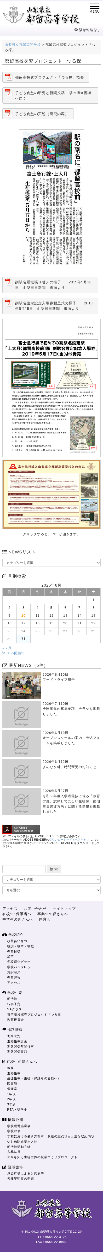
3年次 (11, 1104)
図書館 (12, 1083)
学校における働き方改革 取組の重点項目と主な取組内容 (50, 1136)
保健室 (12, 1089)
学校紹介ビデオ (19, 962)
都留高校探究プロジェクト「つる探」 (35, 1014)
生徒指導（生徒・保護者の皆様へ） (34, 1078)
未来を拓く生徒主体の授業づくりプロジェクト (42, 1157)
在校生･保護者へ (16, 914)
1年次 (11, 1094)
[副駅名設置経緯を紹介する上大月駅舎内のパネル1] (51, 494)
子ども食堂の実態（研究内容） (42, 114)
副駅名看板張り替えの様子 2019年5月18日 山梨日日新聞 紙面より (53, 285)
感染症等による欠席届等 (25, 1173)
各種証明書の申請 (20, 1178)
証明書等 (15, 1167)
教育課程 (14, 977)
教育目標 (14, 951)
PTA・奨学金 (17, 1109)
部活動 (12, 999)
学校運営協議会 (19, 1126)
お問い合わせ (35, 909)
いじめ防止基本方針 (22, 1141)
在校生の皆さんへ (21, 1062)
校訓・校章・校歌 (20, 946)
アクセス (10, 909)
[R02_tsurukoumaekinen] (51, 388)
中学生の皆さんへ (17, 919)
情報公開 (15, 1120)
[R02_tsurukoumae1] (51, 200)
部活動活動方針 (19, 1147)
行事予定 (14, 1004)
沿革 (10, 956)
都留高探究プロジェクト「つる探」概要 (49, 77)
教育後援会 (15, 1019)
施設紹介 (14, 972)
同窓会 (45, 919)
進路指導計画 (17, 1041)
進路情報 (14, 1030)
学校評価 (14, 1131)
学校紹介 (15, 935)
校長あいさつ (17, 941)
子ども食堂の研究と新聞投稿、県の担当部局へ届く (53, 95)
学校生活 (14, 993)
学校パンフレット (20, 967)
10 (23, 615)
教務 (10, 1068)
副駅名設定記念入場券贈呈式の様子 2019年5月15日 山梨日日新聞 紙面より (54, 306)
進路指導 (14, 1073)
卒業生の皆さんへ (52, 914)
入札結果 (14, 1152)
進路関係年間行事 (20, 1046)
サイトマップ (64, 909)
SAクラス (14, 1009)
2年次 (11, 1099)
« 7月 (6, 648)
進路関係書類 (17, 1051)
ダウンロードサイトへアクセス (69, 839)
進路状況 (14, 1036)
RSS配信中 (15, 653)
